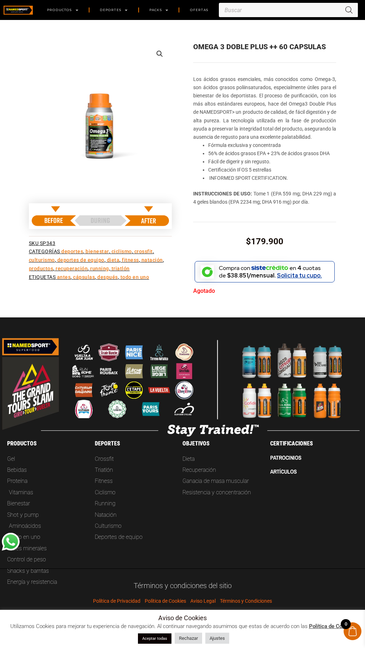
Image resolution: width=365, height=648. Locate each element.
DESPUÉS (107, 277)
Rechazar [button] (188, 638)
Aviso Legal (203, 601)
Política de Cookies (165, 601)
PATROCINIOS (286, 457)
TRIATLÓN (121, 269)
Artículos (283, 471)
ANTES (64, 277)
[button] (159, 53)
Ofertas (199, 10)
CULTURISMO (42, 260)
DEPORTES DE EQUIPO (80, 260)
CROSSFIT (143, 252)
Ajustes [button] (217, 638)
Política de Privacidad (116, 601)
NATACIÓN (152, 260)
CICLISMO (122, 252)
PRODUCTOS (59, 10)
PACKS (155, 10)
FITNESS (130, 260)
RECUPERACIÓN (72, 269)
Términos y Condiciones (246, 601)
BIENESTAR (97, 252)
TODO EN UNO (134, 277)
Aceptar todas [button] (154, 638)
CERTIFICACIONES (291, 443)
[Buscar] (349, 10)
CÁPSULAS (84, 277)
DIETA (113, 260)
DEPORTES (111, 10)
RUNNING (99, 269)
